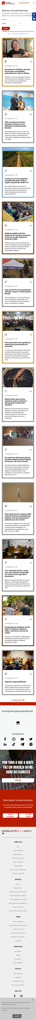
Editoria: (4, 19)
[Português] (28, 831)
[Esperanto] (3, 833)
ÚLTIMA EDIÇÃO (28, 815)
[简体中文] (8, 831)
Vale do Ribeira (18, 963)
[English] (3, 831)
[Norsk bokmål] (25, 831)
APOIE (18, 780)
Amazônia (18, 959)
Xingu (18, 955)
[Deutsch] (15, 831)
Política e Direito (18, 929)
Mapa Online (18, 888)
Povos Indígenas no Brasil (18, 895)
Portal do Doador (18, 907)
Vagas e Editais (18, 862)
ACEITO (17, 1016)
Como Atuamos (18, 850)
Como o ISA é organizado (18, 869)
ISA (18, 847)
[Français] (13, 831)
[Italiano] (18, 831)
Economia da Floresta (18, 933)
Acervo (18, 884)
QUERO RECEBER (10, 815)
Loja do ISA (23, 3)
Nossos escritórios (18, 985)
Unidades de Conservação (18, 892)
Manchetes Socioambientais (18, 903)
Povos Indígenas (18, 921)
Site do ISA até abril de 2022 (18, 911)
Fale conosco (18, 973)
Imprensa (18, 977)
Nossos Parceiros (18, 858)
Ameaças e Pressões (18, 937)
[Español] (30, 831)
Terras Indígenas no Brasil (18, 899)
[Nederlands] (10, 831)
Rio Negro (18, 951)
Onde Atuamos (18, 854)
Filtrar (6, 28)
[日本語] (20, 831)
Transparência (18, 866)
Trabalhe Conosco (18, 981)
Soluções (18, 940)
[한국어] (23, 831)
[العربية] (5, 831)
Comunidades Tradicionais (18, 925)
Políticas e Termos (18, 873)
